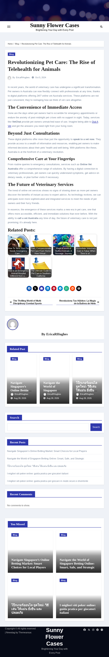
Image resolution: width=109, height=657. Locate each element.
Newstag (10, 632)
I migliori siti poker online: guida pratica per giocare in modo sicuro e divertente (47, 481)
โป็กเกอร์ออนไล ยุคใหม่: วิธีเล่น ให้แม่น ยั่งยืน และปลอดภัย (86, 388)
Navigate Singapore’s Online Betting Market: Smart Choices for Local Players (47, 451)
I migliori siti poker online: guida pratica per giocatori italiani (37, 473)
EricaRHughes (23, 77)
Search (14, 417)
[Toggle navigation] (8, 27)
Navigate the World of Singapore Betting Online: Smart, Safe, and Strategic (45, 458)
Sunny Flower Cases (54, 25)
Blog (11, 54)
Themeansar (25, 632)
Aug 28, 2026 (20, 398)
